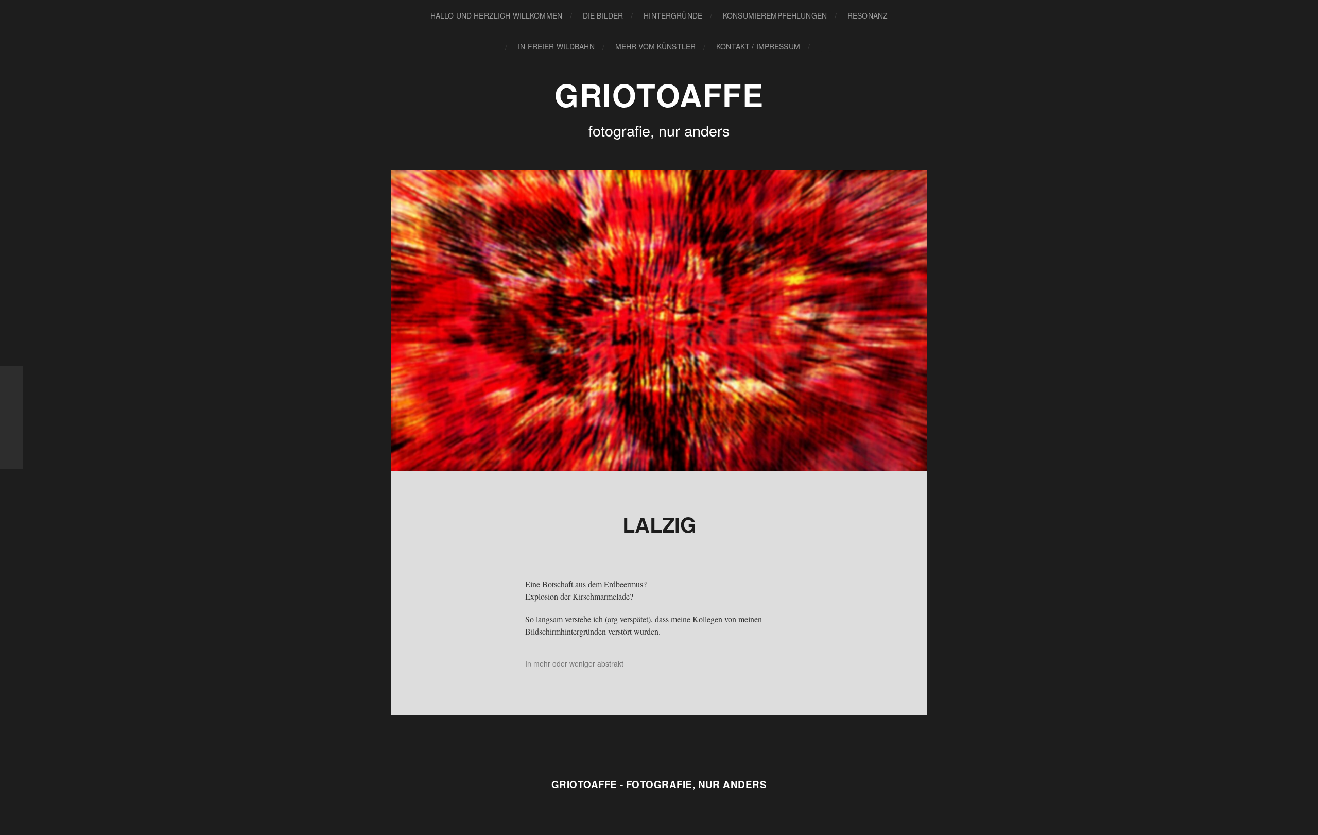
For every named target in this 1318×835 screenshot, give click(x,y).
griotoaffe (659, 94)
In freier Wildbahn (556, 46)
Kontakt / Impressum (758, 46)
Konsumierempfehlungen (775, 15)
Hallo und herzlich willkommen (496, 15)
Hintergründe (673, 15)
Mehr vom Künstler (655, 46)
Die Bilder (603, 15)
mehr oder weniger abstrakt (578, 663)
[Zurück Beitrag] (11, 417)
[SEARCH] (826, 47)
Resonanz (867, 15)
